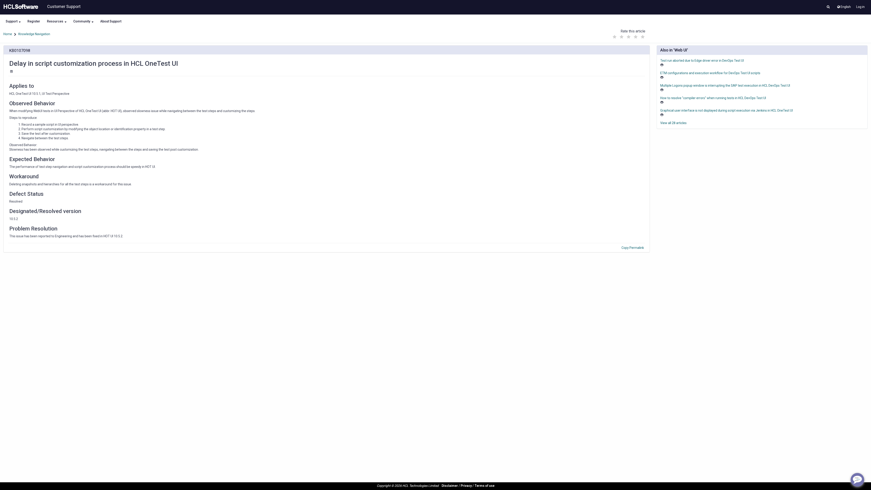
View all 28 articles (673, 123)
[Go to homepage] (20, 7)
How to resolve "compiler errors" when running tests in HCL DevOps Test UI (713, 98)
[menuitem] (844, 5)
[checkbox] (614, 37)
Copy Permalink (632, 248)
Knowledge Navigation (34, 34)
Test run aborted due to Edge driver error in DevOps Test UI (702, 60)
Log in (860, 7)
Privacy (466, 486)
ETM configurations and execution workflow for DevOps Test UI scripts (710, 73)
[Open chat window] (857, 480)
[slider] (628, 36)
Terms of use (484, 486)
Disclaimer (450, 486)
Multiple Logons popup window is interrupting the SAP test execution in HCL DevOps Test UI (725, 85)
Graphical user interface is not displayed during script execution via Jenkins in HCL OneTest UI (726, 110)
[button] (828, 7)
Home (7, 34)
